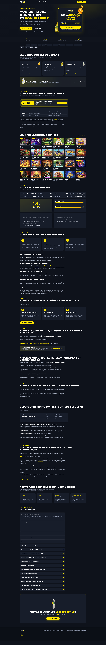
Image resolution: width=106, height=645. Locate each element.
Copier (77, 23)
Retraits (58, 630)
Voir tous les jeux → (82, 135)
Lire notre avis (38, 28)
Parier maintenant (79, 81)
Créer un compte (70, 27)
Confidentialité (83, 630)
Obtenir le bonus (81, 1)
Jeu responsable (70, 630)
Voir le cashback (48, 73)
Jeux (31, 1)
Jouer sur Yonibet (53, 618)
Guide (43, 1)
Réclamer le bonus (26, 28)
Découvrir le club (71, 73)
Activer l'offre (25, 73)
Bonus (28, 1)
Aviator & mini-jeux (29, 47)
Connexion (38, 1)
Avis (34, 1)
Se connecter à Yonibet (27, 322)
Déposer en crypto (25, 479)
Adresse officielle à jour (57, 348)
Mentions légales (77, 630)
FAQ (46, 1)
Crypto (22, 47)
